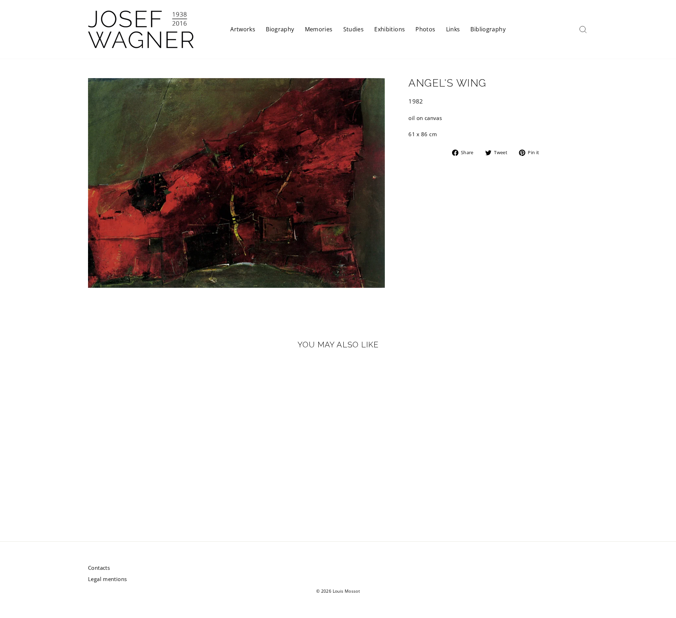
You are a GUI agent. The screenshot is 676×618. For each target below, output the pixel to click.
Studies (353, 29)
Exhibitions (389, 29)
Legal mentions (107, 578)
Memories (319, 29)
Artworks (242, 29)
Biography (280, 29)
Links (453, 29)
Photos (425, 29)
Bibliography (488, 29)
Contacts (99, 567)
